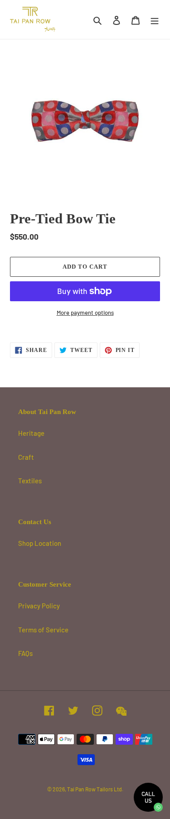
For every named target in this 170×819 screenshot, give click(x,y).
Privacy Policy (39, 606)
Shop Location (39, 543)
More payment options (85, 312)
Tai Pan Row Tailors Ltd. (95, 789)
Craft (26, 457)
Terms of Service (43, 630)
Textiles (30, 481)
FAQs (25, 653)
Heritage (31, 433)
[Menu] (154, 19)
